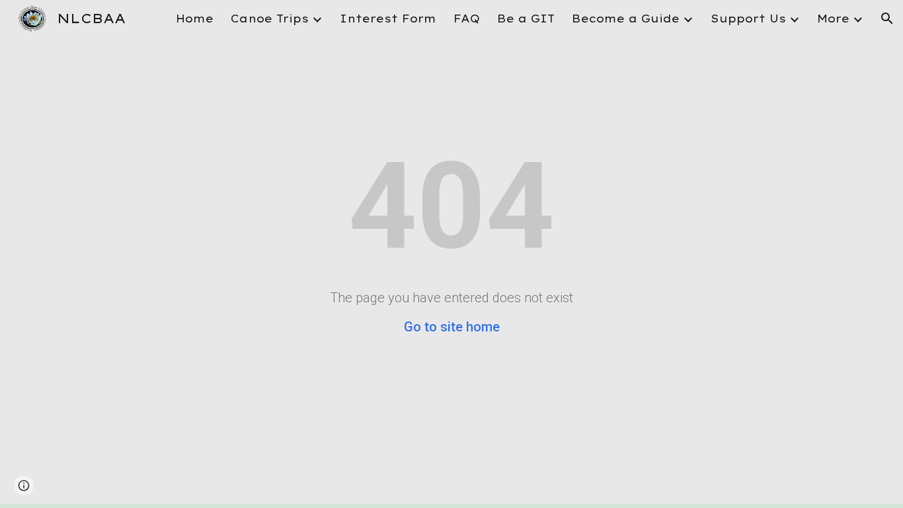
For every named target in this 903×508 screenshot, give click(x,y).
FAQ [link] (466, 18)
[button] (887, 18)
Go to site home (452, 327)
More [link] (833, 18)
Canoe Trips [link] (270, 18)
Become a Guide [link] (626, 18)
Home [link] (195, 18)
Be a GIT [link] (526, 18)
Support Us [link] (748, 18)
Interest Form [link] (388, 18)
